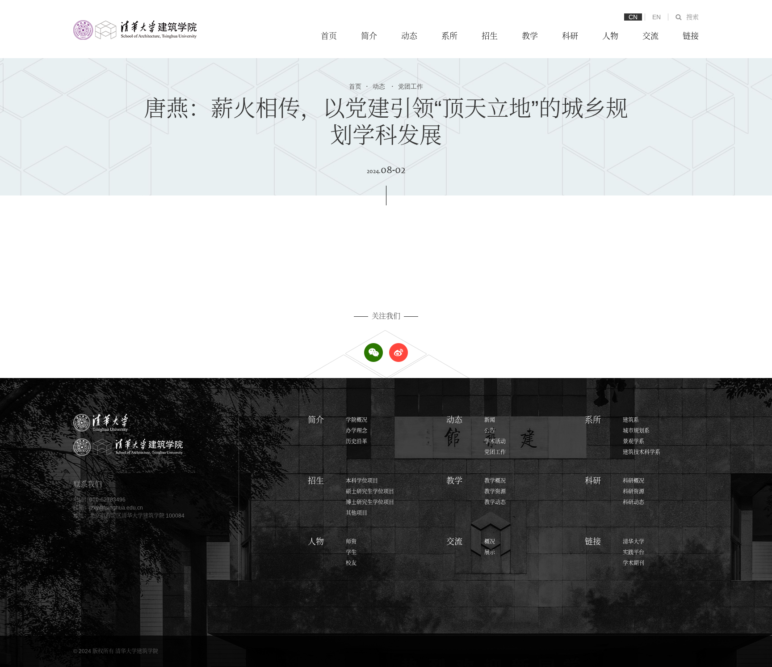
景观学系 (633, 441)
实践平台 (633, 552)
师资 (351, 542)
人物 (610, 36)
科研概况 (633, 481)
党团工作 (407, 86)
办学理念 (356, 431)
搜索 (692, 17)
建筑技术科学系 (641, 452)
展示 (489, 552)
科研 (570, 36)
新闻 (489, 420)
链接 (691, 36)
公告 (489, 431)
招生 (490, 36)
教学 (530, 36)
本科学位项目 (362, 481)
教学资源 (495, 492)
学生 (351, 552)
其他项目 (356, 513)
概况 (489, 542)
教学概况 (495, 481)
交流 (650, 36)
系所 (449, 36)
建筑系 (631, 420)
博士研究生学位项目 (370, 502)
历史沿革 (356, 441)
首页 (329, 36)
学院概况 (356, 420)
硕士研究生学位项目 (370, 492)
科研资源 (633, 492)
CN (633, 17)
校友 (351, 563)
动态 (409, 36)
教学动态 (495, 502)
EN (656, 17)
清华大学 (633, 542)
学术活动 (495, 441)
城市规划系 (636, 431)
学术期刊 (633, 563)
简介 (369, 36)
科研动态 (633, 502)
